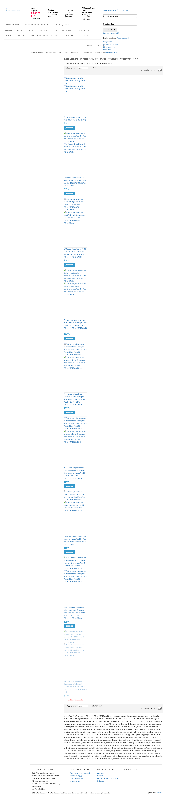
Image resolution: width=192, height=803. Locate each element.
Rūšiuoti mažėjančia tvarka (90, 68)
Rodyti (153, 70)
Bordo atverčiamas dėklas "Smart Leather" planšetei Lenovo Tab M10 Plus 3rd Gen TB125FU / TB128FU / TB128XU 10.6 (75, 686)
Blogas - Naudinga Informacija (108, 778)
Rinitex (159, 792)
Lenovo (66, 52)
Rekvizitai (100, 781)
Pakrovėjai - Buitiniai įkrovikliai (75, 30)
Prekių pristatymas (76, 778)
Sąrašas (108, 68)
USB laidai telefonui (48, 30)
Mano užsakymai (109, 47)
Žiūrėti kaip (97, 68)
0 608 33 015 (35, 14)
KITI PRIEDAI (83, 36)
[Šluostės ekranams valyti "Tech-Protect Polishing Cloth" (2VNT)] (75, 96)
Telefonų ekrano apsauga (36, 25)
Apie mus (100, 773)
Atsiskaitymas (75, 781)
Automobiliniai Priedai (14, 36)
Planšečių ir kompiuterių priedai (19, 30)
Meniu (89, 45)
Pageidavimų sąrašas (110, 44)
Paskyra (101, 45)
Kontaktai (100, 776)
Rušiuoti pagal (71, 68)
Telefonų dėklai (12, 25)
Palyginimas (107, 42)
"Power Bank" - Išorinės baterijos (44, 36)
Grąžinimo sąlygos (76, 776)
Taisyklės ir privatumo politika (80, 773)
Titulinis (32, 52)
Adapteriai (69, 36)
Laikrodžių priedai (61, 25)
